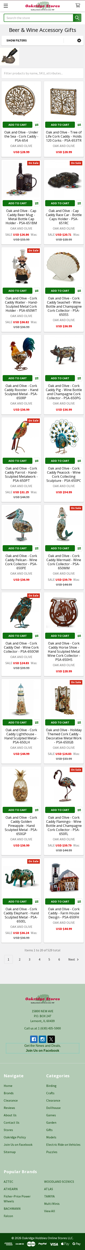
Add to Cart (17, 125)
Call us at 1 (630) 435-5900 (42, 1028)
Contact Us (11, 1122)
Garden (51, 1122)
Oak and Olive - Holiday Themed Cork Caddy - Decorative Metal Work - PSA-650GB (64, 736)
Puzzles (51, 1152)
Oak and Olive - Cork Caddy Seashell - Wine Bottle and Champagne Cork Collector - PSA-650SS (64, 306)
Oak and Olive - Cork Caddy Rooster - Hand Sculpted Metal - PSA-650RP (21, 391)
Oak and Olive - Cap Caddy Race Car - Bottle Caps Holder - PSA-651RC (64, 217)
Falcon (8, 1216)
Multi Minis (52, 1204)
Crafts (50, 1093)
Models (51, 1137)
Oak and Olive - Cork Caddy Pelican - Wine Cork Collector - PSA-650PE (21, 562)
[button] (79, 40)
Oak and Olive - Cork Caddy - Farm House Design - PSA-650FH (64, 913)
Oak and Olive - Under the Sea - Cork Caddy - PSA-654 (21, 136)
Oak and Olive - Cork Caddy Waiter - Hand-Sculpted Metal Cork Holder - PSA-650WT (21, 304)
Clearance (11, 1100)
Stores (8, 1130)
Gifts (49, 1130)
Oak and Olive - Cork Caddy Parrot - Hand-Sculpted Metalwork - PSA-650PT (21, 474)
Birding (51, 1086)
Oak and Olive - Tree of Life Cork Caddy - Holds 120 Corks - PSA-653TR (64, 136)
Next (72, 959)
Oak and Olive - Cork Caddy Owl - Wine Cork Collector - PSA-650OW (21, 647)
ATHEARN (11, 1189)
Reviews (9, 1108)
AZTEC (8, 1181)
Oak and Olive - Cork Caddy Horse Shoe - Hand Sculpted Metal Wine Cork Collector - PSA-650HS (63, 651)
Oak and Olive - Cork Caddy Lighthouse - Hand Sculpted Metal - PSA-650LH (21, 736)
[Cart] (78, 5)
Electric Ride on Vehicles (63, 1144)
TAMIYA (49, 1196)
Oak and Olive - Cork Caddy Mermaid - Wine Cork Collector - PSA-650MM (63, 562)
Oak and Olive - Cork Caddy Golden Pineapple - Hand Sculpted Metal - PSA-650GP (21, 825)
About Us (10, 1115)
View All (49, 1211)
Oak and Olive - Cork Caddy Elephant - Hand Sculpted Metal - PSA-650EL (21, 915)
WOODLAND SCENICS (59, 1181)
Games (51, 1115)
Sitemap (10, 1152)
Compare (37, 125)
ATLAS (48, 1189)
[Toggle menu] (5, 5)
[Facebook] (34, 1039)
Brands (9, 1093)
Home (8, 1086)
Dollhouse (53, 1108)
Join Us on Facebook (18, 1144)
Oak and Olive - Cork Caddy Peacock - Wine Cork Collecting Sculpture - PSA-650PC (63, 474)
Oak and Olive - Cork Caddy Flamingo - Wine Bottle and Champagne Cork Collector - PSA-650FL (64, 825)
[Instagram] (42, 1039)
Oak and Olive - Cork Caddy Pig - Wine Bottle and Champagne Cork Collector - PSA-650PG (64, 391)
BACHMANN (12, 1208)
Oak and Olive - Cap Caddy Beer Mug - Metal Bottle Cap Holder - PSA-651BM (21, 217)
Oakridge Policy (15, 1137)
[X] (51, 1039)
